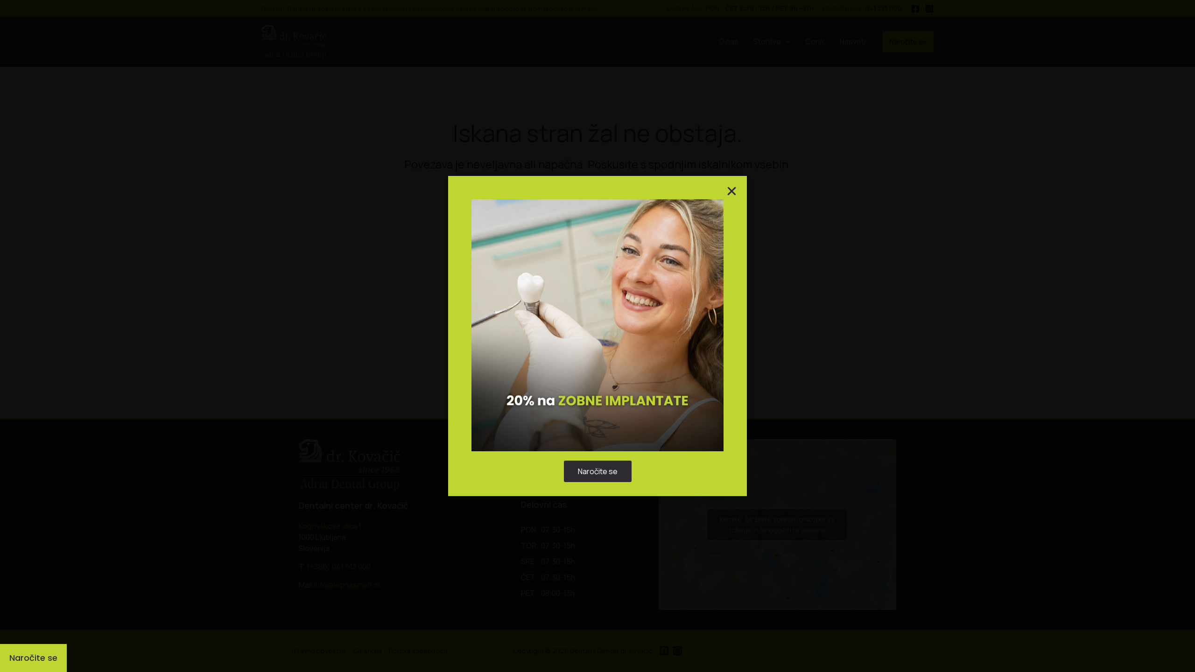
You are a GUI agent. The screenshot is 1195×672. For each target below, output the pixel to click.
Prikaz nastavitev (655, 363)
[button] (706, 287)
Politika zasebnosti (593, 385)
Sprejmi (539, 363)
